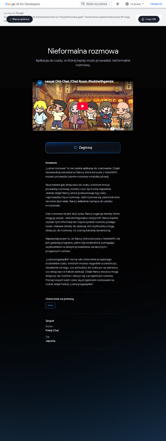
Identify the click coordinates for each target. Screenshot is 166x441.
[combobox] (96, 4)
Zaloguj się (156, 4)
